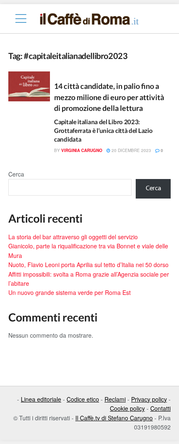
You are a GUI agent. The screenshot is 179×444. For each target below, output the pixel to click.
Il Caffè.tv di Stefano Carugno (114, 418)
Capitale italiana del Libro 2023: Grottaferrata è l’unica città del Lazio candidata (103, 130)
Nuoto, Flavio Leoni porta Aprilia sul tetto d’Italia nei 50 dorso (88, 264)
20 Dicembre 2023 (130, 150)
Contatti (160, 408)
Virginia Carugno (81, 150)
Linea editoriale (41, 399)
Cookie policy (127, 408)
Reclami (115, 399)
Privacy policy (149, 399)
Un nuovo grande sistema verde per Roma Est (69, 292)
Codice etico (83, 399)
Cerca (16, 174)
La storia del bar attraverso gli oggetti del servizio (73, 237)
